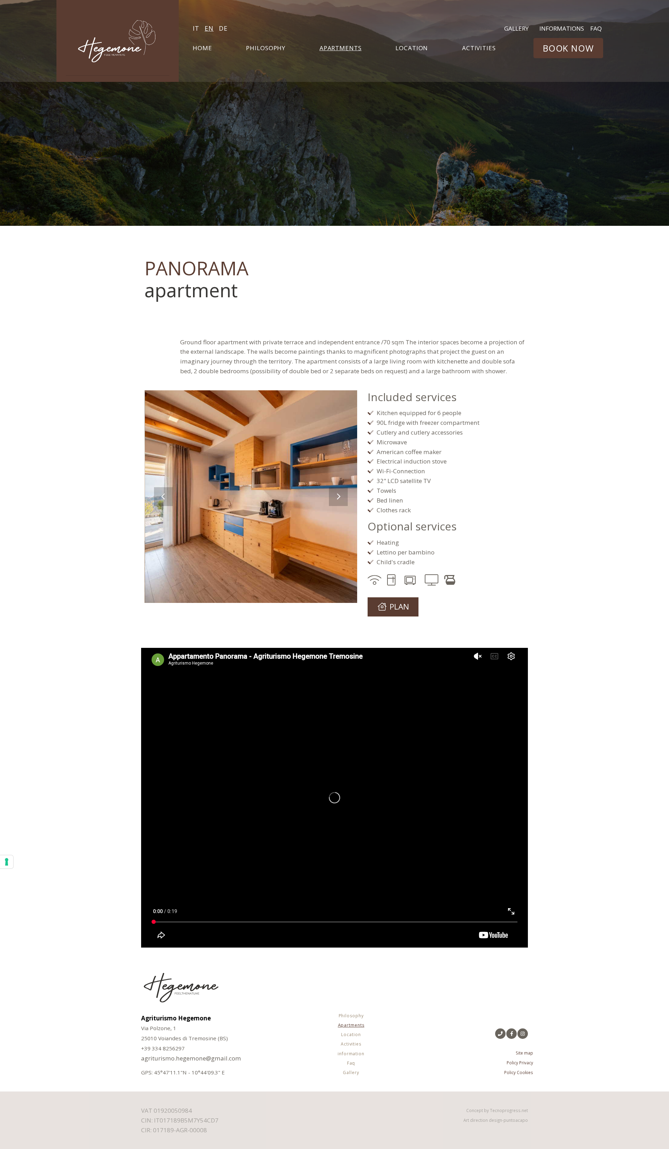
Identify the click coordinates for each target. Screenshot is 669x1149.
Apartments (341, 48)
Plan (399, 606)
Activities (479, 48)
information (351, 1054)
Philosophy (265, 48)
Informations (561, 28)
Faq (596, 28)
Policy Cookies (518, 1072)
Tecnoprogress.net (509, 1110)
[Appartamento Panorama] (251, 496)
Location (411, 48)
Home (202, 48)
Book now (568, 48)
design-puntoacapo (508, 1120)
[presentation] (163, 496)
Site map (524, 1053)
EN (209, 28)
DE (223, 28)
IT (196, 28)
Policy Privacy (520, 1062)
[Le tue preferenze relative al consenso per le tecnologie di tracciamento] (6, 861)
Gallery (516, 28)
